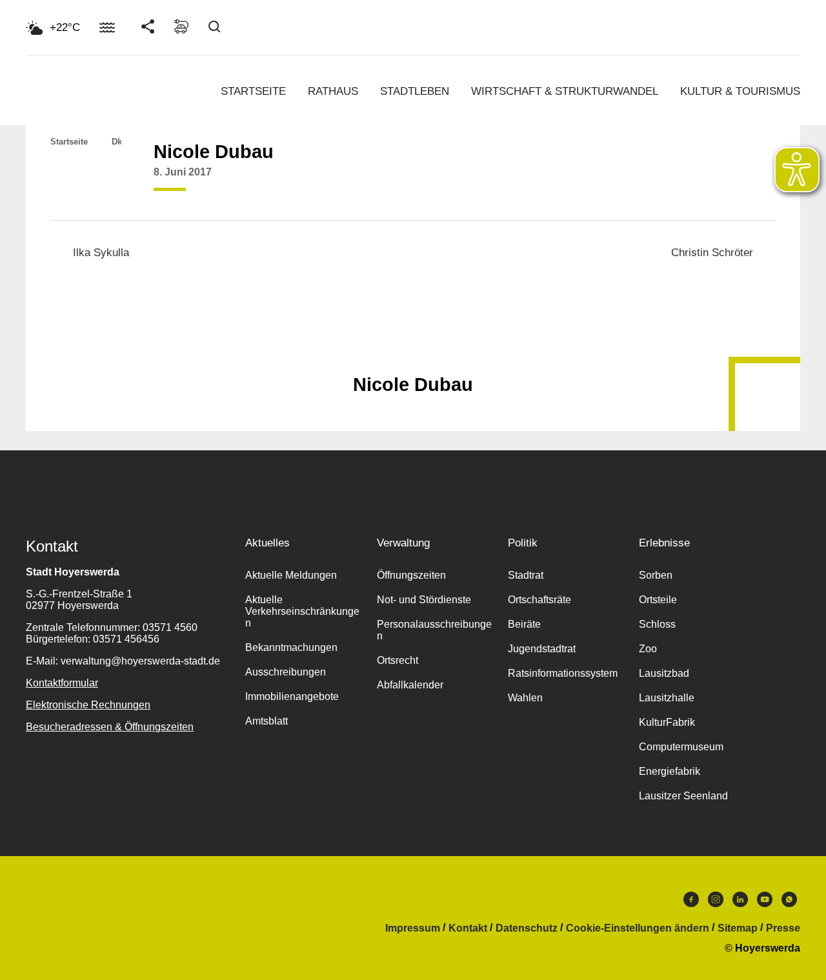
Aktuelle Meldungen (291, 575)
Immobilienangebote (292, 696)
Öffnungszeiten (411, 575)
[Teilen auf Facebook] (610, 182)
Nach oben (413, 353)
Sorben (655, 575)
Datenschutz (527, 928)
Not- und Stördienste (424, 599)
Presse (783, 928)
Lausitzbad (664, 673)
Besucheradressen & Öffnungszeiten (110, 726)
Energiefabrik (669, 771)
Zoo (648, 648)
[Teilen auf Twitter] (635, 182)
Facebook (691, 903)
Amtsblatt (266, 720)
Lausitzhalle (666, 697)
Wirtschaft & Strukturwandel (564, 91)
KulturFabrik (667, 722)
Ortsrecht (397, 660)
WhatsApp (789, 903)
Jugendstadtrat (542, 648)
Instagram (716, 903)
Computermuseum (681, 746)
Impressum (412, 928)
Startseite (253, 91)
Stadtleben (414, 91)
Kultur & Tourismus (740, 91)
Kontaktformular (62, 682)
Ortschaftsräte (539, 599)
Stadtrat (525, 575)
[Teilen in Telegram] (684, 177)
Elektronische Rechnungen (88, 704)
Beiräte (524, 624)
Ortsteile (658, 599)
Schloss (657, 624)
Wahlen (525, 697)
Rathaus (333, 91)
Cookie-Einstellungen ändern (637, 928)
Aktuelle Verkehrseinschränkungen (302, 611)
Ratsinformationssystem (563, 673)
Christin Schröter (712, 252)
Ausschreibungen (285, 671)
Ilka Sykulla (101, 252)
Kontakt (467, 928)
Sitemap (738, 928)
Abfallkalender (410, 684)
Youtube (765, 903)
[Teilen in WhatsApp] (659, 182)
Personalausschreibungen (434, 630)
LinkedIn (740, 903)
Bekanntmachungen (291, 647)
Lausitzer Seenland (683, 795)
